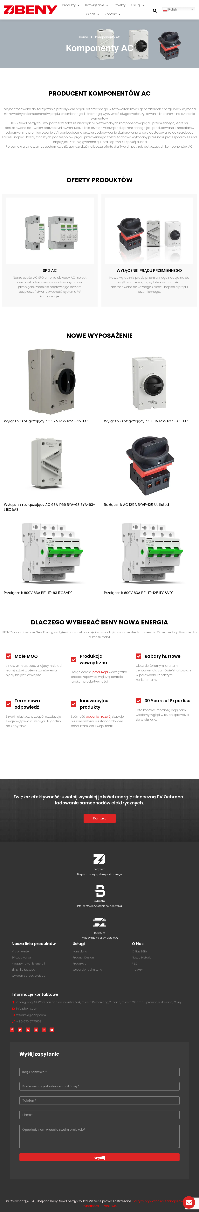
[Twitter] (20, 1030)
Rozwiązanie (94, 5)
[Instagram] (44, 1030)
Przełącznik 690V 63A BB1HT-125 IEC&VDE (139, 592)
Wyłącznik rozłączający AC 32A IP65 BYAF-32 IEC (46, 421)
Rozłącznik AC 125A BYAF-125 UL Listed (136, 504)
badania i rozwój (98, 716)
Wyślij (99, 1157)
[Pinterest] (28, 1030)
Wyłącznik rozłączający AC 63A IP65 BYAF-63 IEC (146, 421)
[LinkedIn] (36, 1030)
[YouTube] (52, 1030)
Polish (172, 9)
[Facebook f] (12, 1030)
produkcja (100, 672)
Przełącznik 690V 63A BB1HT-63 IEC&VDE (38, 592)
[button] (154, 10)
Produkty (69, 5)
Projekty (120, 5)
